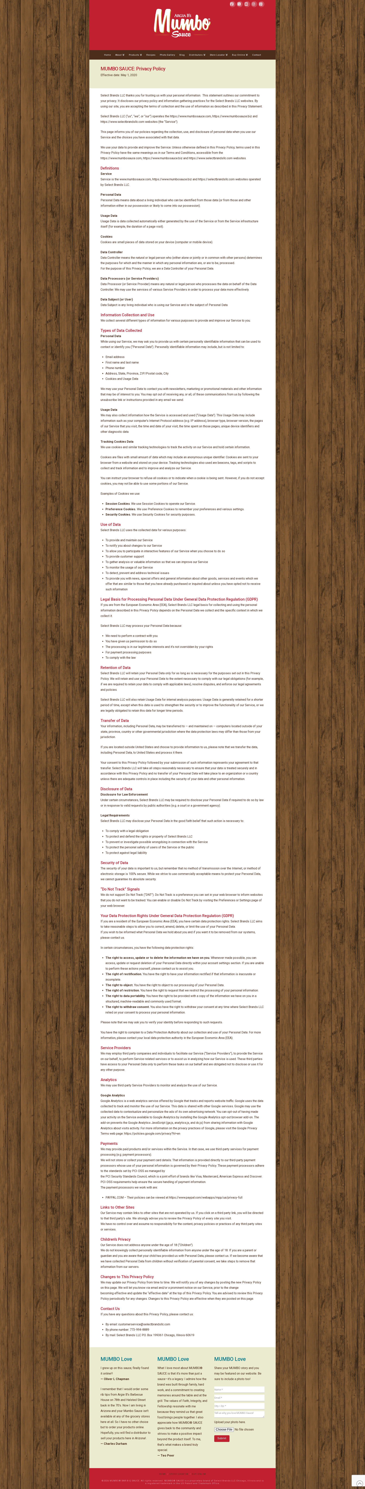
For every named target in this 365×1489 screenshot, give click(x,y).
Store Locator (178, 1474)
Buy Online (199, 1474)
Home (162, 1474)
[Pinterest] (261, 4)
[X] (240, 4)
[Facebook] (232, 4)
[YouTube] (247, 4)
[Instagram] (254, 4)
